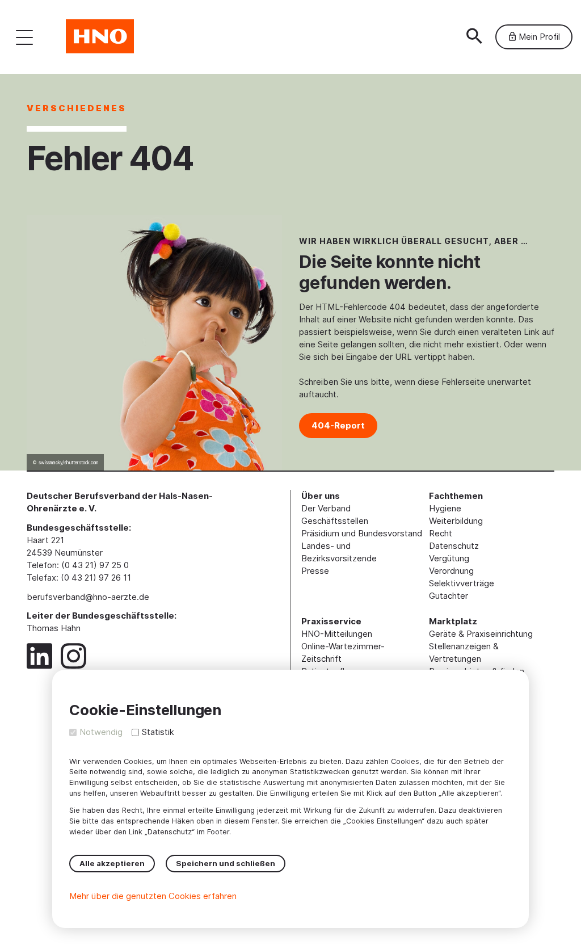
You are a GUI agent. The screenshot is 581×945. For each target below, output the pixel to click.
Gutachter (448, 595)
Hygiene (445, 508)
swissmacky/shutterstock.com (68, 462)
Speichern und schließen (225, 863)
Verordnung (451, 570)
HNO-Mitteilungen (336, 633)
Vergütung (449, 558)
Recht (440, 533)
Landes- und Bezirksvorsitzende (339, 552)
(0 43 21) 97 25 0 (95, 565)
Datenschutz (454, 545)
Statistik (158, 731)
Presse (315, 570)
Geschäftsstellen (334, 520)
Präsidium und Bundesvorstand (361, 533)
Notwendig (101, 731)
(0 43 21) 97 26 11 (96, 577)
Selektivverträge (461, 583)
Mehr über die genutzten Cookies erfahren (153, 896)
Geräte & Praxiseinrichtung (481, 633)
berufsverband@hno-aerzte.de (88, 596)
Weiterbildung (456, 520)
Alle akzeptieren (112, 863)
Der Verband (326, 508)
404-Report (338, 425)
